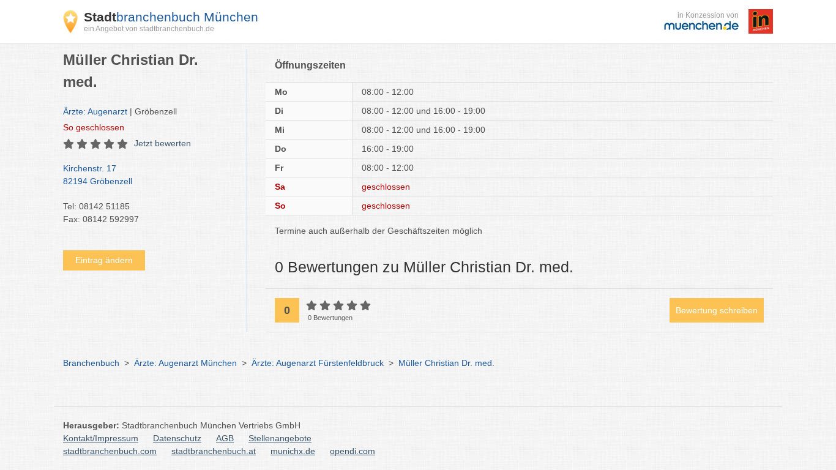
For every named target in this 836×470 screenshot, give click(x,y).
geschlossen (93, 127)
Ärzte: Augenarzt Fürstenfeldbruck (318, 363)
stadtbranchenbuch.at (213, 451)
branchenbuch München (171, 17)
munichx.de (293, 451)
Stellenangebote (280, 438)
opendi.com (352, 451)
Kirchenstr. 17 (97, 174)
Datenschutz (177, 438)
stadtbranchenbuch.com (110, 451)
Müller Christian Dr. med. (446, 363)
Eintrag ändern (104, 260)
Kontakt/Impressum (100, 438)
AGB (225, 438)
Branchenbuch (91, 363)
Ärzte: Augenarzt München (185, 363)
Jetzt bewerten (162, 143)
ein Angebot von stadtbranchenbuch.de (149, 28)
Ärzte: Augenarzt (95, 111)
